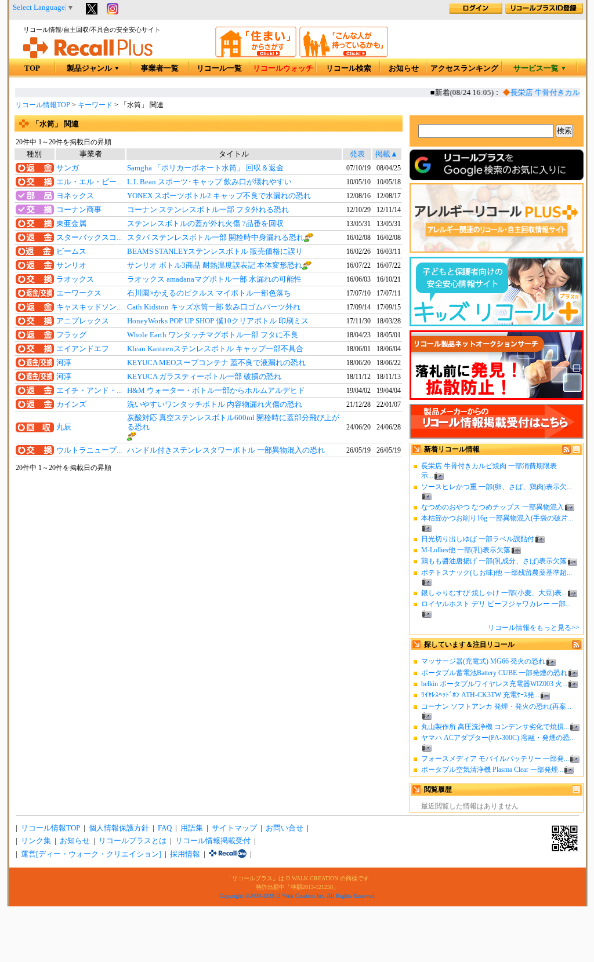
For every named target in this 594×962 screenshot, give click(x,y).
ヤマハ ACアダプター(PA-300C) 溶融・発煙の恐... (498, 737)
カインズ (71, 404)
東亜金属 (71, 224)
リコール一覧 (219, 68)
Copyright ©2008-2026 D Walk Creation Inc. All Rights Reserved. (297, 895)
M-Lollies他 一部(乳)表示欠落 (465, 549)
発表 (357, 154)
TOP (32, 68)
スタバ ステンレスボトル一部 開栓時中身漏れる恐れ (215, 238)
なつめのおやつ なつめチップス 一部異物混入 (492, 507)
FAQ (165, 828)
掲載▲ (386, 154)
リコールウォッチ (283, 68)
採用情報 (185, 854)
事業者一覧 (160, 68)
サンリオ (71, 265)
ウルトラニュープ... (89, 450)
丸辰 (63, 427)
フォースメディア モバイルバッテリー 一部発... (495, 758)
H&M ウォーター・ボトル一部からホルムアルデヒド (216, 391)
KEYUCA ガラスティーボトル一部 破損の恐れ (204, 377)
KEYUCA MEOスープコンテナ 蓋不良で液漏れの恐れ (216, 363)
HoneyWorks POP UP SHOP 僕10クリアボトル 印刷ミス (218, 321)
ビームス (71, 251)
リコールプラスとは (132, 841)
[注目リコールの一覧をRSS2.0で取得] (576, 646)
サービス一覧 (539, 68)
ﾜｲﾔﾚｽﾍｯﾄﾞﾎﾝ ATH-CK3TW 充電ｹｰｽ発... (480, 694)
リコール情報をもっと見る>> (533, 627)
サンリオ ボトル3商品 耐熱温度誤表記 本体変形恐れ (214, 265)
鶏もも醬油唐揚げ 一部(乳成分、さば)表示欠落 (494, 560)
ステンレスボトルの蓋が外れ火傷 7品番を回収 (205, 224)
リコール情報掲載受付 (213, 841)
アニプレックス (82, 321)
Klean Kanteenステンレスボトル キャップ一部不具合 (215, 349)
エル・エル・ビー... (89, 182)
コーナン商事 (79, 210)
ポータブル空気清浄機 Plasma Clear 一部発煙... (492, 769)
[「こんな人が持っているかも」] (343, 55)
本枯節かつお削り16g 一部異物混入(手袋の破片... (497, 518)
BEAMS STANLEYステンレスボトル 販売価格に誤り (215, 251)
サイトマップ (234, 828)
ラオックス (75, 279)
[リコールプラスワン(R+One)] (227, 854)
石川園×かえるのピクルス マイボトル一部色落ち (209, 293)
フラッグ (71, 335)
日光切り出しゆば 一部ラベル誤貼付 (477, 538)
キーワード (95, 104)
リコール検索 (348, 68)
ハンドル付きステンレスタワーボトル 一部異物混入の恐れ (226, 450)
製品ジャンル (93, 68)
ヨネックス (75, 196)
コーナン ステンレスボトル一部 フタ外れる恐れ (208, 210)
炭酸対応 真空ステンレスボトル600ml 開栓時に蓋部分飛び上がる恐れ (233, 422)
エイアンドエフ (82, 349)
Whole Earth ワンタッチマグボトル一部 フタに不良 (212, 335)
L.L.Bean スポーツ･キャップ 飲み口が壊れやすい (209, 182)
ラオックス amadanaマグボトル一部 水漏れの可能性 (214, 279)
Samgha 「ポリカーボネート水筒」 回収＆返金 (205, 168)
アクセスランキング (464, 68)
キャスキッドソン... (89, 307)
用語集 (191, 828)
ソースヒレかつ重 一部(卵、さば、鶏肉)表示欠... (496, 486)
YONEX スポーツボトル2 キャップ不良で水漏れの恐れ (219, 196)
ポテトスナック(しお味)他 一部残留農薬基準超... (496, 572)
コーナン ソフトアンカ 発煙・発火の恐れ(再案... (496, 706)
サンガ (67, 168)
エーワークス (79, 293)
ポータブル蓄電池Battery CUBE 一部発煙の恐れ (494, 672)
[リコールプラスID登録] (544, 12)
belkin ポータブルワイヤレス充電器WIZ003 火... (494, 683)
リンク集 (36, 841)
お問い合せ (284, 828)
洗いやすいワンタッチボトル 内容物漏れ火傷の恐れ (214, 404)
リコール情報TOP (42, 104)
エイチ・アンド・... (89, 391)
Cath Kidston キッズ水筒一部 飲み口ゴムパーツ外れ (213, 307)
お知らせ (404, 68)
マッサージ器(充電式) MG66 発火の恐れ (483, 661)
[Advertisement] (208, 567)
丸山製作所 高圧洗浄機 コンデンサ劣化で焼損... (495, 726)
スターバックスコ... (89, 238)
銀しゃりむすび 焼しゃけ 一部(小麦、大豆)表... (494, 592)
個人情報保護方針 (119, 828)
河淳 (63, 363)
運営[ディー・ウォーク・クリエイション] (91, 854)
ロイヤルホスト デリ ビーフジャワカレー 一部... (496, 603)
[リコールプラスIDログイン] (475, 12)
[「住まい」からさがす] (255, 55)
